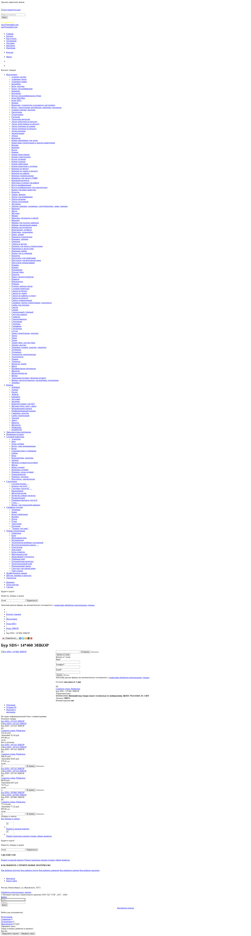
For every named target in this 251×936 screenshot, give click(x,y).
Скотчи (15, 307)
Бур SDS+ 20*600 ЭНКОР (12, 792)
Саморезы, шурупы (20, 413)
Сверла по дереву (19, 293)
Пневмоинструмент (15, 434)
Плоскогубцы (18, 272)
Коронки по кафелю (20, 173)
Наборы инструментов (22, 227)
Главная (9, 34)
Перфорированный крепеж (24, 411)
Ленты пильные (19, 199)
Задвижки (16, 510)
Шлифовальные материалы (24, 368)
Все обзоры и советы (10, 819)
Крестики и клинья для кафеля (25, 183)
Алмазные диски (19, 79)
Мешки (15, 216)
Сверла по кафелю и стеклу (24, 295)
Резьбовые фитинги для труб (24, 500)
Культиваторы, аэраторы (22, 458)
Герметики (16, 533)
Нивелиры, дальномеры (22, 232)
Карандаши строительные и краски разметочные (33, 143)
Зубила (15, 136)
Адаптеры (16, 439)
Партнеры (10, 48)
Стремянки (16, 326)
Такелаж (15, 418)
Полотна (15, 274)
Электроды (11, 578)
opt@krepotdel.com (9, 27)
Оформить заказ (27, 934)
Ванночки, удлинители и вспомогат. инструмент (33, 105)
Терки (14, 338)
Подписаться (32, 601)
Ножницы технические (22, 237)
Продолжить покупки (10, 934)
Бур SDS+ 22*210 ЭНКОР (12, 721)
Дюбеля (15, 394)
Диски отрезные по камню (23, 126)
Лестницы (16, 204)
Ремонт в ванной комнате (17, 829)
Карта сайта (11, 881)
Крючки (15, 517)
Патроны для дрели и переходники (27, 246)
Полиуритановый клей (22, 564)
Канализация (17, 491)
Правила (15, 279)
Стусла (15, 331)
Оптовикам (11, 41)
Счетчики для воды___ (22, 488)
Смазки (15, 310)
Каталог (9, 36)
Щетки (15, 375)
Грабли (15, 453)
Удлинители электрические (24, 354)
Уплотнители (17, 357)
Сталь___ (16, 502)
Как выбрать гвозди (29, 870)
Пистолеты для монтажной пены (26, 260)
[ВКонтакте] (20, 638)
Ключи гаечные (18, 161)
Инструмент (11, 74)
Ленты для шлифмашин (22, 197)
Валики (15, 103)
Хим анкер (16, 549)
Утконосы (16, 361)
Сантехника (11, 481)
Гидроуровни (17, 114)
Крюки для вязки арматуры (24, 190)
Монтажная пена (19, 538)
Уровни (15, 359)
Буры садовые (18, 444)
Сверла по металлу (20, 298)
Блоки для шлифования (22, 89)
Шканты (15, 422)
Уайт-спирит (17, 571)
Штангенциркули (19, 373)
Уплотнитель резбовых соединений (27, 542)
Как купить (11, 38)
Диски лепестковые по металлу (25, 124)
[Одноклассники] (25, 638)
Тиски (14, 340)
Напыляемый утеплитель (23, 557)
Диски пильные (19, 131)
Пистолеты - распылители (23, 479)
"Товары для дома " (20, 528)
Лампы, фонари (18, 194)
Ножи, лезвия (18, 234)
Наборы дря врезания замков (24, 225)
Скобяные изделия (14, 507)
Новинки (10, 582)
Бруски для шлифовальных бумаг (26, 96)
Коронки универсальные (23, 176)
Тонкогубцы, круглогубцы (23, 343)
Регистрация (6, 917)
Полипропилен (18, 498)
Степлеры (16, 324)
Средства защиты (19, 314)
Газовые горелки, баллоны (23, 110)
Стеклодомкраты (19, 319)
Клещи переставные (21, 154)
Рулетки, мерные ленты (22, 286)
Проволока (16, 427)
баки (14, 441)
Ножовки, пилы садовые (23, 472)
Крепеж (9, 385)
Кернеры (15, 147)
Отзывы (11, 707)
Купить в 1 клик (63, 655)
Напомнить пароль (125, 908)
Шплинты (16, 425)
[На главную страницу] (7, 609)
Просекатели (17, 281)
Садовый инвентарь (20, 288)
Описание (10, 705)
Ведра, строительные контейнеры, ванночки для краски (36, 107)
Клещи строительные (21, 157)
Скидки (9, 587)
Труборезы (16, 350)
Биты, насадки (18, 86)
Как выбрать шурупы (10, 870)
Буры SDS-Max (18, 98)
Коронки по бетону (20, 168)
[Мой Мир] (28, 638)
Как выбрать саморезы (49, 870)
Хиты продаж (12, 584)
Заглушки (16, 399)
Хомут (14, 420)
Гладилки (16, 117)
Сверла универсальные (22, 300)
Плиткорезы (17, 270)
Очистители (17, 547)
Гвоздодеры (17, 112)
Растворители (18, 540)
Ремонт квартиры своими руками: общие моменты (29, 836)
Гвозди (15, 392)
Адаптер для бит (19, 77)
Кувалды (15, 192)
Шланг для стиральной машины (26, 505)
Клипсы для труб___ (21, 486)
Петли (14, 519)
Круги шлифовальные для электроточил (29, 187)
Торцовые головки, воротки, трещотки (29, 347)
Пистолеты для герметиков (24, 258)
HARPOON (17, 430)
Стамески (16, 317)
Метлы (15, 465)
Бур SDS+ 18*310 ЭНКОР (12, 745)
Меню (9, 57)
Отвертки (16, 241)
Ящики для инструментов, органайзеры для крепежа (35, 380)
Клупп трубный (19, 159)
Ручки (14, 521)
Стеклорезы (17, 321)
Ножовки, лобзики (20, 239)
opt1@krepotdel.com (9, 25)
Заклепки (16, 401)
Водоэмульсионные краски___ (25, 545)
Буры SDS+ (17, 100)
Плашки (15, 265)
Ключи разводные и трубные (24, 166)
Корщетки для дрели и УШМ (24, 178)
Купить (59, 675)
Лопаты (15, 460)
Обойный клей (18, 559)
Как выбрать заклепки (89, 870)
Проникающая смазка (21, 566)
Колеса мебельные (20, 514)
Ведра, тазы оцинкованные (24, 446)
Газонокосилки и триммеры (24, 451)
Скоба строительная (20, 415)
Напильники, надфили (22, 230)
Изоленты (16, 138)
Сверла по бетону (19, 291)
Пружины (16, 526)
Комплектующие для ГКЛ (23, 404)
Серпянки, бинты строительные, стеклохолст (32, 303)
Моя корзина (7, 924)
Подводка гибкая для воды (23, 495)
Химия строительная (15, 531)
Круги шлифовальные (21, 185)
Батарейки (16, 84)
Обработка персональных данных (16, 892)
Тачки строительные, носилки (25, 333)
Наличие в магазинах (11, 711)
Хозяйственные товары (16, 573)
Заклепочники (18, 133)
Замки (14, 512)
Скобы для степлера (20, 305)
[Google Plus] (31, 638)
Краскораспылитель (20, 180)
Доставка (10, 43)
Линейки (16, 383)
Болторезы (16, 93)
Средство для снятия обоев (24, 568)
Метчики (16, 213)
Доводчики (17, 524)
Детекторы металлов (21, 119)
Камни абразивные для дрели (25, 140)
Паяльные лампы (19, 251)
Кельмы (15, 145)
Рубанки (15, 284)
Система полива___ (20, 484)
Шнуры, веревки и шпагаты (18, 575)
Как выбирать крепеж (69, 870)
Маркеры (16, 208)
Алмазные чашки (19, 81)
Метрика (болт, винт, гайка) (24, 406)
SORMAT (16, 387)
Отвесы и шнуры (19, 244)
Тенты (14, 335)
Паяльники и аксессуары (23, 248)
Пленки (15, 267)
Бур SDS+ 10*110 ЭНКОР (12, 768)
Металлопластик (19, 493)
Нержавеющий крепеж (22, 408)
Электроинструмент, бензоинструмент (29, 378)
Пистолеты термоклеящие (23, 263)
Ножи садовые (18, 467)
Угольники (16, 352)
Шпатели (16, 371)
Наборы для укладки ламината (25, 223)
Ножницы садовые (20, 470)
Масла (14, 211)
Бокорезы (16, 91)
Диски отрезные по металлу (24, 129)
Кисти (14, 150)
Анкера (15, 390)
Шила (14, 366)
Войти (4, 897)
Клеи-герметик (18, 552)
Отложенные (7, 921)
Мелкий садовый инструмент (25, 462)
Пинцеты (16, 256)
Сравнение (6, 919)
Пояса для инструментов (23, 277)
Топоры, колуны (19, 345)
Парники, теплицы (20, 477)
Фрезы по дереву (19, 364)
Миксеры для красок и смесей (25, 218)
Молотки (16, 220)
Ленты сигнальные (20, 201)
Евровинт (16, 397)
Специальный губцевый (22, 312)
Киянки (15, 152)
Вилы (14, 448)
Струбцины (17, 328)
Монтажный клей (19, 554)
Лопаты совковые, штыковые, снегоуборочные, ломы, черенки (40, 206)
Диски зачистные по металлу (24, 121)
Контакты (10, 45)
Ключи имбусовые (20, 164)
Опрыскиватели (19, 474)
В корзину (85, 652)
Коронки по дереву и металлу (25, 171)
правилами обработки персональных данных (74, 605)
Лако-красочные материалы (18, 432)
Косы (14, 455)
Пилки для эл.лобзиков (22, 253)
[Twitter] (23, 638)
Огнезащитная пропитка (22, 561)
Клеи (14, 535)
